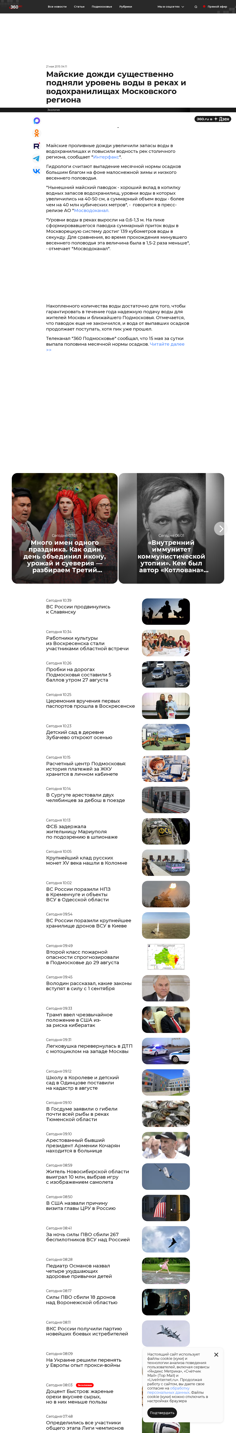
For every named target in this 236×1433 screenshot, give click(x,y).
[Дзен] (213, 119)
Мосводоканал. (91, 210)
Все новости (57, 6)
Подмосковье (102, 6)
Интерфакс (106, 157)
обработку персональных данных (168, 1390)
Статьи (79, 6)
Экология (53, 110)
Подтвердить (162, 1413)
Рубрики (125, 6)
